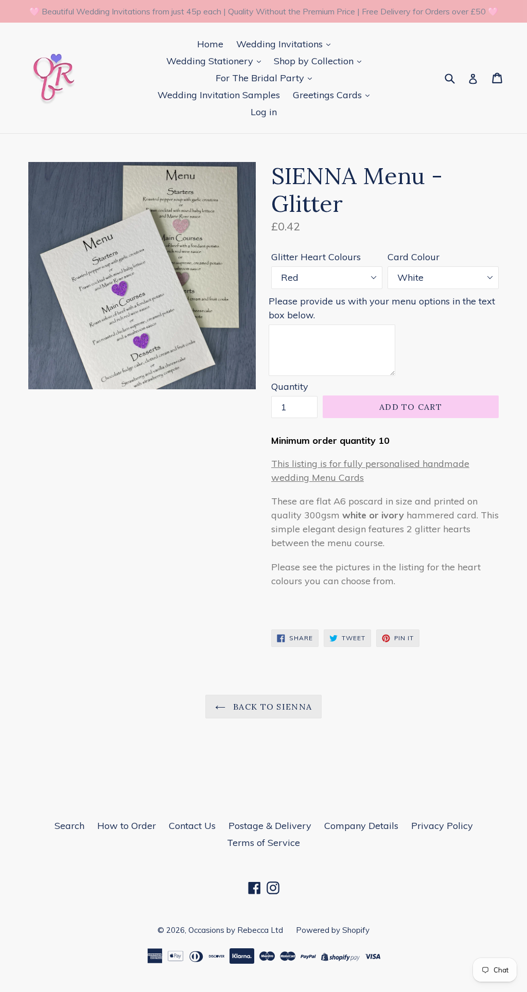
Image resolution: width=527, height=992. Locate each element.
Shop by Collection (315, 61)
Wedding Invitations (280, 44)
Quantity (289, 386)
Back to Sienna (271, 706)
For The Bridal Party (261, 78)
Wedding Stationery (211, 61)
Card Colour (414, 257)
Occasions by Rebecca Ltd (235, 930)
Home (210, 44)
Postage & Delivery (270, 826)
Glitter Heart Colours (316, 257)
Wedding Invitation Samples (218, 95)
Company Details (361, 826)
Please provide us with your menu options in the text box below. (382, 308)
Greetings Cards (328, 95)
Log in (264, 112)
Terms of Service (263, 843)
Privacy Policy (442, 826)
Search (69, 826)
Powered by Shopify (333, 930)
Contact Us (192, 826)
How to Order (126, 826)
